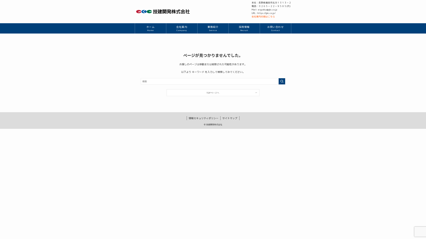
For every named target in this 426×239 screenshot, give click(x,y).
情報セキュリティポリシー (203, 118)
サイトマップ (229, 118)
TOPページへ (213, 92)
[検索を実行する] (282, 81)
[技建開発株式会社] (162, 11)
